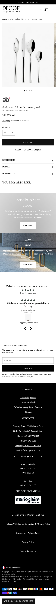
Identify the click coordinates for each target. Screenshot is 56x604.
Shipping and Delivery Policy (28, 533)
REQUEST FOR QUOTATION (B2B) (28, 149)
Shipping (6, 120)
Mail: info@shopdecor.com (27, 450)
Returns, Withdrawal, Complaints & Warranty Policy (28, 524)
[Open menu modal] (52, 9)
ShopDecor (20, 571)
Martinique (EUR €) (12, 567)
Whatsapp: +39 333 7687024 (28, 445)
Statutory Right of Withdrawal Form (28, 426)
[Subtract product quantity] (4, 132)
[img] (28, 290)
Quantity (6, 127)
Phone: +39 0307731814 (28, 435)
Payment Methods (28, 402)
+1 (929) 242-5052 (28, 440)
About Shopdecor (28, 397)
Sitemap (28, 412)
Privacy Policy (28, 542)
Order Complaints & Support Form (28, 431)
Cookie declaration (28, 551)
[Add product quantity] (12, 132)
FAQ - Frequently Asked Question (28, 407)
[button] (26, 328)
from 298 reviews (28, 293)
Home (4, 19)
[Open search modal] (41, 9)
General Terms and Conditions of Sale (28, 514)
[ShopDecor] (11, 9)
